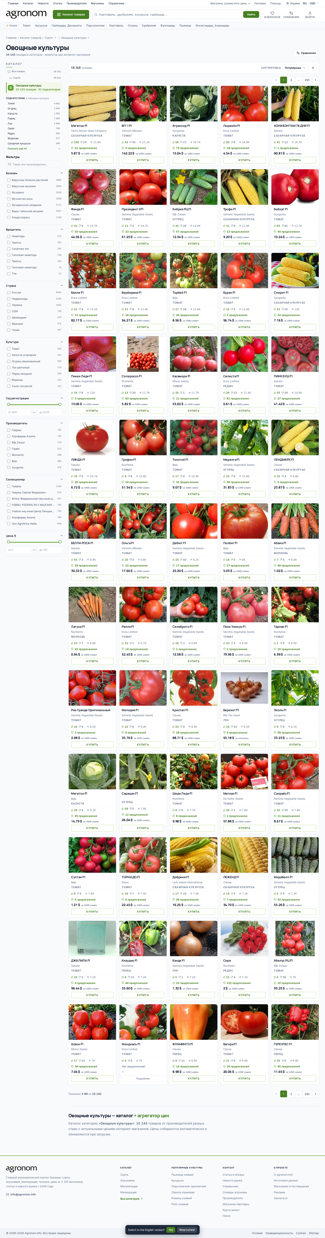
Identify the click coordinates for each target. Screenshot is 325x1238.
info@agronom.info (23, 1194)
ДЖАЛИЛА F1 (80, 960)
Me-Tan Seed (231, 715)
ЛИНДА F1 (78, 460)
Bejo (175, 297)
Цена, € (11, 536)
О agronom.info (283, 1174)
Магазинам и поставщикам (291, 1186)
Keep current (187, 1229)
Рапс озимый (180, 1204)
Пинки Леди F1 (81, 376)
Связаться (280, 1198)
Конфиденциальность (279, 1233)
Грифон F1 (129, 460)
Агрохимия (127, 1180)
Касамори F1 (181, 376)
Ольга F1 (128, 543)
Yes (171, 1229)
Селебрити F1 (182, 627)
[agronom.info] (26, 14)
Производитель (16, 423)
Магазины (97, 3)
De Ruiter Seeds (233, 798)
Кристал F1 (180, 710)
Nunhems (127, 381)
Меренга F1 (231, 460)
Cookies (301, 1233)
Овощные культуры (73, 37)
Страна (11, 285)
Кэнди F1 (178, 960)
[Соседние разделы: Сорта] (55, 37)
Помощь (275, 3)
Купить (92, 160)
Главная (13, 3)
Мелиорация (128, 1192)
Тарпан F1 (281, 627)
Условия (257, 1233)
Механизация (129, 1186)
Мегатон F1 (79, 126)
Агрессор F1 (181, 126)
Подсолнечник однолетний (189, 1186)
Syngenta (178, 130)
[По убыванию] (313, 68)
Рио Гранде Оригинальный (90, 710)
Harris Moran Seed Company (89, 130)
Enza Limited (231, 130)
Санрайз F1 (282, 793)
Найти (251, 14)
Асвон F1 (77, 1044)
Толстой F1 (180, 460)
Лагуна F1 (78, 627)
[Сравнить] (112, 97)
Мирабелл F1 (283, 877)
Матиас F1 (230, 793)
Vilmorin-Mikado (132, 130)
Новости (43, 3)
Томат (27, 25)
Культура (12, 342)
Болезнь (11, 173)
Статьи (57, 3)
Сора (227, 960)
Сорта (49, 37)
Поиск (227, 1215)
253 (307, 80)
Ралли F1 (128, 627)
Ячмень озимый (182, 1198)
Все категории (129, 1198)
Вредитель (13, 229)
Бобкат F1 (281, 209)
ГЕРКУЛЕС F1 (283, 1044)
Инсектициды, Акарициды (212, 25)
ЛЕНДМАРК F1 (284, 460)
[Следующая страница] (315, 80)
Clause (75, 214)
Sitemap (314, 1233)
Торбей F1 (179, 292)
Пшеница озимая (182, 1174)
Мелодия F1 (130, 710)
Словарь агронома (235, 1192)
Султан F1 (78, 877)
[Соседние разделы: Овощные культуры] (88, 37)
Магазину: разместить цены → (230, 3)
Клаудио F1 (129, 960)
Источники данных (286, 1180)
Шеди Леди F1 (182, 793)
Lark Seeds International (187, 882)
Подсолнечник (95, 25)
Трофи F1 (229, 209)
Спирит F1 (281, 292)
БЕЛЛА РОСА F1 (82, 543)
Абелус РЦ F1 (283, 960)
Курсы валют (231, 1210)
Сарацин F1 (130, 793)
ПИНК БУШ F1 (283, 376)
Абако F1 (280, 543)
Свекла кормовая (183, 1192)
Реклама (260, 3)
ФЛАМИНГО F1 (182, 1044)
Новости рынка (232, 1180)
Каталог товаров (30, 37)
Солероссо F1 (132, 376)
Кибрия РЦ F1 (181, 209)
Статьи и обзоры (233, 1174)
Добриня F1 (180, 877)
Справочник (116, 3)
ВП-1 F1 (127, 126)
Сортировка (271, 67)
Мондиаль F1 (131, 1044)
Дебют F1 (179, 543)
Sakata (278, 130)
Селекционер (15, 479)
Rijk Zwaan (179, 214)
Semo (125, 882)
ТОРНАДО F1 (131, 877)
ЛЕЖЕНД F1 (231, 877)
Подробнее (143, 1078)
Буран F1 (229, 292)
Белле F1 (77, 292)
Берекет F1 (231, 710)
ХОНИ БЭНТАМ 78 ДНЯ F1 (292, 126)
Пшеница (185, 25)
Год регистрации (17, 398)
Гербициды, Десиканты (67, 25)
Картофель (116, 25)
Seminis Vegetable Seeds (137, 214)
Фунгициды (167, 25)
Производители (77, 3)
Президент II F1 (133, 209)
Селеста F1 (231, 376)
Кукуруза (41, 25)
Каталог (28, 3)
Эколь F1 (280, 710)
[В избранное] (112, 90)
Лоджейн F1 (231, 126)
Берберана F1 (131, 292)
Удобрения (149, 25)
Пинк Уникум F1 (234, 627)
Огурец (132, 25)
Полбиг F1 (230, 543)
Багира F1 (230, 1044)
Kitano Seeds (180, 381)
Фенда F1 (77, 209)
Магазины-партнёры (236, 1204)
